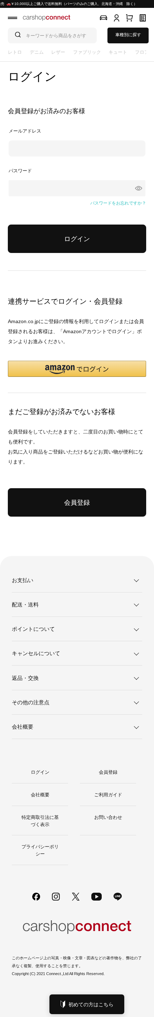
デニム (37, 52)
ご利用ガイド (108, 794)
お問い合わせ (108, 817)
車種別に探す (128, 34)
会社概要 (40, 794)
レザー (58, 52)
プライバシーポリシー (40, 850)
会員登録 (108, 772)
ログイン (40, 772)
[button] (77, 369)
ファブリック (87, 52)
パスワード (20, 170)
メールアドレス (25, 131)
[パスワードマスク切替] (136, 188)
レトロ (15, 52)
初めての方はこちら (91, 1004)
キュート (118, 52)
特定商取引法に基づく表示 (40, 821)
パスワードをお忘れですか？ (118, 203)
